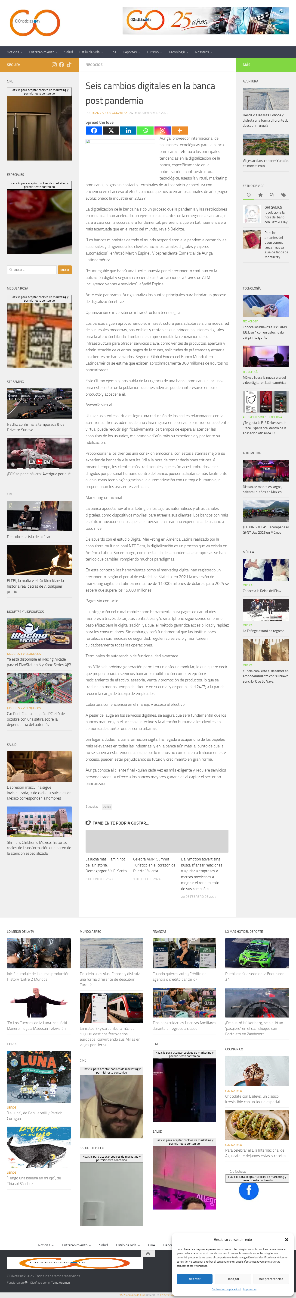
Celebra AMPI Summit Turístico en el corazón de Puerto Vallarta (154, 865)
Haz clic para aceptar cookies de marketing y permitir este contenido (257, 1178)
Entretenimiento (41, 52)
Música (248, 585)
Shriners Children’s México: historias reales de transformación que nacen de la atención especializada (39, 848)
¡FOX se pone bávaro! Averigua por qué (39, 474)
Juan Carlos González (109, 113)
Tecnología (177, 52)
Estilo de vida (89, 52)
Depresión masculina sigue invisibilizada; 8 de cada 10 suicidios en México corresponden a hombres (39, 792)
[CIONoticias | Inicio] (34, 23)
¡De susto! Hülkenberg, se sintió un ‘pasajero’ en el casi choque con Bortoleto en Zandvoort (254, 1028)
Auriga (107, 806)
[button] (286, 1239)
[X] (111, 130)
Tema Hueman (60, 1282)
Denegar (233, 1279)
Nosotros (202, 52)
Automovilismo (253, 417)
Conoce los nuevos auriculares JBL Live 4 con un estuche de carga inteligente (265, 332)
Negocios (94, 65)
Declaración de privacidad (226, 1289)
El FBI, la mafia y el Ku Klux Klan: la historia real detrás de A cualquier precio (35, 586)
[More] (180, 130)
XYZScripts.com (168, 1295)
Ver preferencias (271, 1279)
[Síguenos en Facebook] (61, 64)
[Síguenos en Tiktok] (69, 64)
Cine (113, 52)
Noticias (13, 52)
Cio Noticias (238, 1171)
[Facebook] (94, 130)
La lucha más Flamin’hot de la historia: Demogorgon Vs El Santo (106, 865)
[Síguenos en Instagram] (54, 64)
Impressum (249, 1289)
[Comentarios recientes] (272, 195)
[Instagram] (162, 130)
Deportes (130, 52)
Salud (68, 52)
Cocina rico (233, 1091)
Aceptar (194, 1279)
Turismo (153, 52)
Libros (11, 1107)
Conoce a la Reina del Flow (262, 591)
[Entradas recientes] (248, 195)
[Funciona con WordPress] (26, 1282)
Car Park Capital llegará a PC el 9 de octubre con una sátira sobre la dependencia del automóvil (36, 719)
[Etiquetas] (283, 195)
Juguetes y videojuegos (24, 653)
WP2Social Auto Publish (132, 1295)
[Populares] (260, 195)
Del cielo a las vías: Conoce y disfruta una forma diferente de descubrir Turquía (266, 120)
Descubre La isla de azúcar (28, 536)
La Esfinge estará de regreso (263, 631)
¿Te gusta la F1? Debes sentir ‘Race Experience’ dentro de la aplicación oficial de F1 (265, 428)
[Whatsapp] (145, 130)
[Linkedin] (128, 130)
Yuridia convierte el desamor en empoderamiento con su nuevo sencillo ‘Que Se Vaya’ (266, 676)
